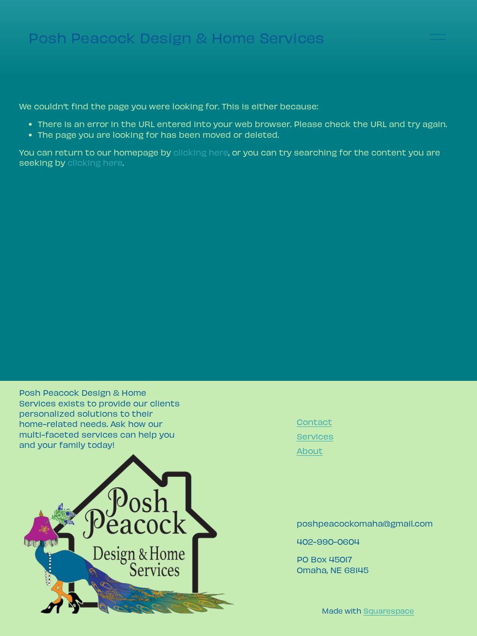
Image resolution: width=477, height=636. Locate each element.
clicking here (200, 152)
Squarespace (388, 610)
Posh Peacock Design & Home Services (176, 37)
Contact (314, 421)
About (310, 450)
